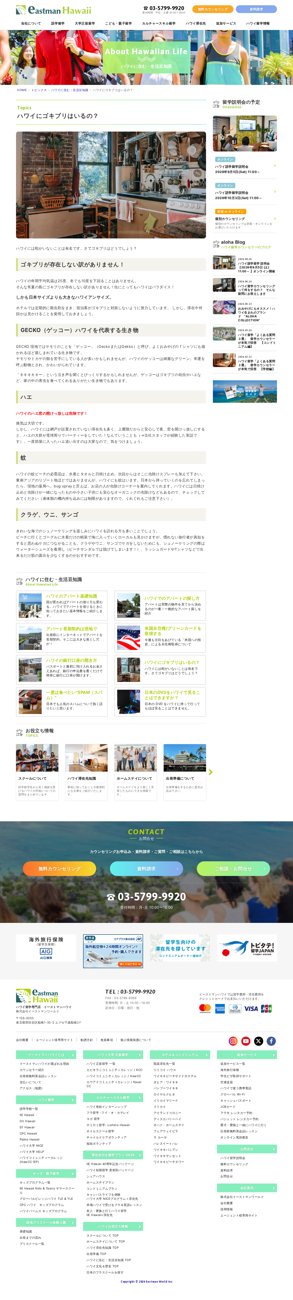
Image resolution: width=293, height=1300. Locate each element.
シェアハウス (96, 1176)
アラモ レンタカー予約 (236, 1113)
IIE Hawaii (27, 1115)
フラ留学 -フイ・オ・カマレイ (108, 1112)
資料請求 (256, 9)
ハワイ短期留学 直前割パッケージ (110, 1170)
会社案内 (247, 1188)
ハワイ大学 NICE (31, 1145)
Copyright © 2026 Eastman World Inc (146, 1281)
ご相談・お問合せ (233, 868)
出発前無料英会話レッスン (38, 1076)
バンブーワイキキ (166, 1088)
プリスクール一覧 (32, 1244)
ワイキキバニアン (166, 1149)
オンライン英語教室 (234, 1137)
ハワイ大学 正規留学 (113, 1055)
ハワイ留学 (46, 1100)
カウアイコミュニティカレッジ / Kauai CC (114, 1084)
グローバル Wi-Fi (232, 1094)
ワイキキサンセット (167, 1156)
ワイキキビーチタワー (169, 1162)
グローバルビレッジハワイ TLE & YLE (46, 1198)
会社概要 (22, 1040)
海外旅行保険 (229, 1070)
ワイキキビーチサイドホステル (175, 1076)
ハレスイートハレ (166, 1143)
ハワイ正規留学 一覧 (101, 1063)
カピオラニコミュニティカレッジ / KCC (115, 1070)
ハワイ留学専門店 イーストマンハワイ (53, 9)
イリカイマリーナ (166, 1100)
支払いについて (30, 1082)
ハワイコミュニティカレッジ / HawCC (114, 1076)
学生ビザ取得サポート (235, 1076)
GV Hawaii (27, 1121)
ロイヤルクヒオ (164, 1094)
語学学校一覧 (29, 1109)
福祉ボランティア (99, 1143)
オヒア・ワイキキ (166, 1082)
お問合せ (247, 1149)
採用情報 (226, 1209)
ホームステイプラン (100, 1182)
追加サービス (247, 1055)
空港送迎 (226, 1082)
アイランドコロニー (167, 1113)
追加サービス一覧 (232, 1063)
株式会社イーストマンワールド (242, 1197)
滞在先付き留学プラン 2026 (113, 1155)
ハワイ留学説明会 (232, 1158)
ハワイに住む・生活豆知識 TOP (109, 1260)
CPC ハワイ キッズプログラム (42, 1205)
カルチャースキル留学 (113, 1097)
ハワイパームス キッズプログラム (43, 1211)
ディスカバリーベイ (167, 1119)
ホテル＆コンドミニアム (180, 1055)
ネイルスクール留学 (100, 1131)
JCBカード (228, 1106)
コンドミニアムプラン (102, 1188)
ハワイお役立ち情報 (113, 1226)
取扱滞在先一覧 (164, 1063)
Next (210, 772)
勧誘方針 (87, 1040)
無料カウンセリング (213, 9)
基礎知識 (26, 1231)
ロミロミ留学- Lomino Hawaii (108, 1125)
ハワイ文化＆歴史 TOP (103, 1266)
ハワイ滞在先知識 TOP (103, 1247)
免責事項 (106, 1040)
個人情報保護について (135, 1040)
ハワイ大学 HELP (32, 1152)
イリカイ (160, 1106)
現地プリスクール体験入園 (46, 1222)
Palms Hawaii (30, 1139)
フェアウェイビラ (166, 1131)
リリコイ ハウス (165, 1070)
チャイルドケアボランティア (107, 1137)
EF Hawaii (27, 1127)
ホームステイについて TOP (106, 1241)
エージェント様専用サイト (54, 1040)
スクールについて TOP (103, 1235)
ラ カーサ (160, 1137)
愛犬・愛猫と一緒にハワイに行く (243, 1125)
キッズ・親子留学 (46, 1173)
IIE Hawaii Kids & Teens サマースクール (47, 1190)
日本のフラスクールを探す (105, 1272)
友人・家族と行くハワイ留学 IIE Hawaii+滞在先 (107, 1213)
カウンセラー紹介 (32, 1070)
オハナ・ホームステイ (169, 1125)
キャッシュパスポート (235, 1100)
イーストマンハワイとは (46, 1055)
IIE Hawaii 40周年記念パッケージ (110, 1164)
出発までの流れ (30, 1237)
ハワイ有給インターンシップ (107, 1106)
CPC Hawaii (28, 1133)
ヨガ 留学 (93, 1119)
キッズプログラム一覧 (35, 1182)
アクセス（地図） (32, 1088)
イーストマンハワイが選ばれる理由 (44, 1063)
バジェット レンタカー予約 (239, 1119)
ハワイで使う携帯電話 (235, 1088)
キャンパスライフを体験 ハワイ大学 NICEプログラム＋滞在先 (112, 1196)
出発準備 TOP (96, 1254)
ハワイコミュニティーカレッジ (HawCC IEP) (41, 1160)
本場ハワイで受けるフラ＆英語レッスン (114, 1205)
